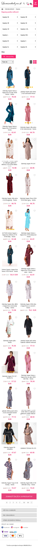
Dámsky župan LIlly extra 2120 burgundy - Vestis (10, 199)
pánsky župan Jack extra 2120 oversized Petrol (28, 92)
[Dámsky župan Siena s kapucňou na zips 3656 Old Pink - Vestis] (28, 362)
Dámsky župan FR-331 (28, 164)
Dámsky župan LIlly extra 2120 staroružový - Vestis (28, 128)
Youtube (25, 527)
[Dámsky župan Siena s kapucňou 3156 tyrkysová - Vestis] (28, 220)
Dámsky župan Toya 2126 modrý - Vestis (10, 484)
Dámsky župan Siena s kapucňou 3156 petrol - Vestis (9, 128)
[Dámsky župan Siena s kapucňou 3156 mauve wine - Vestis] (28, 255)
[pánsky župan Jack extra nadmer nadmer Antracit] (28, 327)
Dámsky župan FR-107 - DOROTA (9, 377)
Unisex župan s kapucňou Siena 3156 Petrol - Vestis (10, 270)
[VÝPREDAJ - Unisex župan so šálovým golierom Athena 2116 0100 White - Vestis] (9, 149)
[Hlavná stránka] (3, 9)
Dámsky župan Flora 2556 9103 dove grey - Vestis (28, 199)
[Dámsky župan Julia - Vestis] (9, 327)
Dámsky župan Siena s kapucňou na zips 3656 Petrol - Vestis (10, 92)
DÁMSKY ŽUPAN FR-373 (28, 448)
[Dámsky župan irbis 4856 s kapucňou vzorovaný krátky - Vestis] (9, 291)
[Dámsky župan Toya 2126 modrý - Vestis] (9, 469)
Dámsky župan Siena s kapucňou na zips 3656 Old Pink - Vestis (28, 377)
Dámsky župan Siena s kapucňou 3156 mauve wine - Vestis (28, 270)
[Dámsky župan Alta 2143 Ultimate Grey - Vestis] (28, 469)
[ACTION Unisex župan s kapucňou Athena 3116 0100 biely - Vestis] (9, 220)
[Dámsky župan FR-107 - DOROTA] (9, 362)
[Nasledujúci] (31, 502)
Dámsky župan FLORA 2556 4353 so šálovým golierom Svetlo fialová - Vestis (28, 412)
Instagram (16, 527)
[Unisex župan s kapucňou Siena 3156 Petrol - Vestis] (9, 255)
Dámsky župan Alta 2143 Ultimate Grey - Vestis (28, 484)
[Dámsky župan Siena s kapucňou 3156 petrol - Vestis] (9, 113)
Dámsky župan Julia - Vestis (9, 341)
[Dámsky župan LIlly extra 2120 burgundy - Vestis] (9, 184)
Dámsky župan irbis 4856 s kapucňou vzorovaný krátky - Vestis (10, 306)
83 (24, 502)
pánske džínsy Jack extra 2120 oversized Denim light (9, 412)
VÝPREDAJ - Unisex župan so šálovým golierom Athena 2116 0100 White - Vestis (10, 163)
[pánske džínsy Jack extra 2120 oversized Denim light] (9, 398)
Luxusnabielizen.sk (11, 3)
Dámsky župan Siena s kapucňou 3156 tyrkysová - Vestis (28, 234)
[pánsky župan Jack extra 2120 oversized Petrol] (28, 78)
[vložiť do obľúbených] (15, 69)
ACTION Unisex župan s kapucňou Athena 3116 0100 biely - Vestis (9, 234)
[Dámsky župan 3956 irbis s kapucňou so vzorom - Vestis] (28, 291)
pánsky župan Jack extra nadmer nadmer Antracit (28, 341)
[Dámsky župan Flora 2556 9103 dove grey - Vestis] (28, 184)
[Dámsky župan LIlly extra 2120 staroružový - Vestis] (28, 113)
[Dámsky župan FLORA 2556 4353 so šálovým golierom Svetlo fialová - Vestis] (28, 398)
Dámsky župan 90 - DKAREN (10, 448)
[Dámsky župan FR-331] (28, 149)
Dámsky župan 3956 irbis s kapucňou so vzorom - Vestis (28, 306)
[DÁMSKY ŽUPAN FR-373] (28, 433)
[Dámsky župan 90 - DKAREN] (9, 433)
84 (28, 502)
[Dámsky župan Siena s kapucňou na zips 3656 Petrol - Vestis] (9, 78)
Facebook (7, 527)
